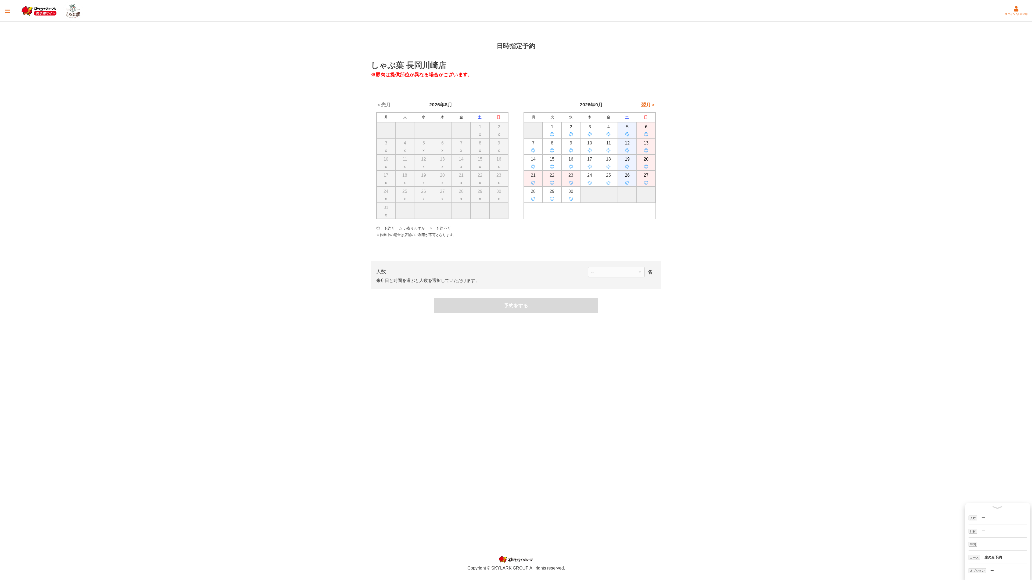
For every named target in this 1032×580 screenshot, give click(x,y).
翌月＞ (648, 104)
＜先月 (383, 104)
